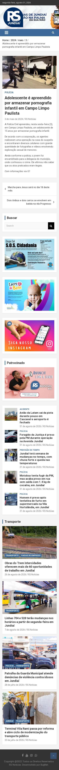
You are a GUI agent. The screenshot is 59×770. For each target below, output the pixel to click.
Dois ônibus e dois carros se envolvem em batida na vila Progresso (29, 202)
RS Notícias (30, 119)
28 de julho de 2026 (14, 685)
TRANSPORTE (12, 555)
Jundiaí (9, 721)
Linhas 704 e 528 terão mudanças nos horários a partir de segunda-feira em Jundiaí (29, 621)
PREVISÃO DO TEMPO (30, 450)
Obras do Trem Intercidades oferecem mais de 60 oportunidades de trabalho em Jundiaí (28, 566)
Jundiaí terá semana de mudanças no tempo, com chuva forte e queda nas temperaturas (36, 458)
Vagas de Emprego (31, 555)
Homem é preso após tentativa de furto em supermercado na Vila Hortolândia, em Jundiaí (34, 502)
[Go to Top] (53, 756)
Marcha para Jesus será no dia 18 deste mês (28, 189)
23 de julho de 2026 (14, 740)
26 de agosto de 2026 (15, 574)
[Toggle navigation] (6, 32)
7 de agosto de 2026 (15, 629)
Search (51, 225)
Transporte (13, 522)
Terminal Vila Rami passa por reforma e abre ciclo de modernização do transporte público (29, 732)
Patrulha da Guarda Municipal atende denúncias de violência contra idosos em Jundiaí (29, 677)
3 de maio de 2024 (14, 119)
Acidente (24, 409)
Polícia (9, 92)
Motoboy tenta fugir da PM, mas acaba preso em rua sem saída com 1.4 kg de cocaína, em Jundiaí (37, 480)
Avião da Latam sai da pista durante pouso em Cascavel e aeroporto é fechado (36, 417)
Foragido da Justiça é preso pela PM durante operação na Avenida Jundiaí (37, 438)
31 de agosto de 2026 (30, 426)
